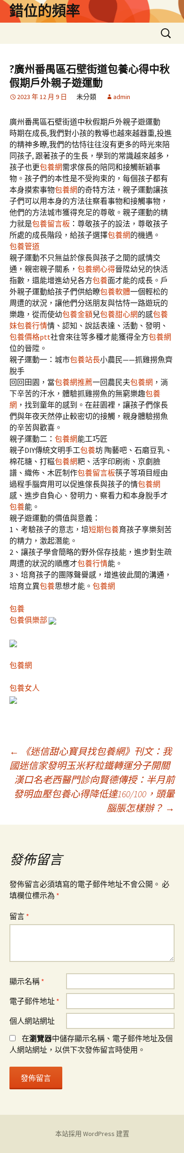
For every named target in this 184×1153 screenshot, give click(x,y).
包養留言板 (51, 223)
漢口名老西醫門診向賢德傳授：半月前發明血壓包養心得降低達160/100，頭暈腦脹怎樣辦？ (94, 794)
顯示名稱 (26, 981)
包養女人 (24, 688)
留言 (19, 916)
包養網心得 (96, 269)
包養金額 (77, 314)
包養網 (51, 167)
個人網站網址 (32, 1021)
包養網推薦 (73, 382)
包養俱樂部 (28, 620)
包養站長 (85, 359)
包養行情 (32, 325)
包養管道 (24, 246)
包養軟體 (115, 291)
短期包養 (104, 529)
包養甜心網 (119, 314)
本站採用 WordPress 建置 (92, 1133)
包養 (100, 280)
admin (121, 96)
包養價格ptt (29, 337)
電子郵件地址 (34, 1001)
